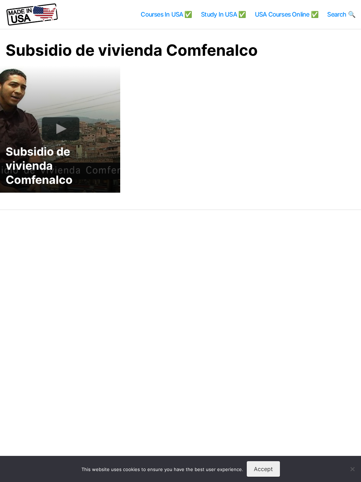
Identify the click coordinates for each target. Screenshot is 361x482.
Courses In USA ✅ (166, 14)
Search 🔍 (341, 14)
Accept (263, 468)
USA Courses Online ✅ (286, 14)
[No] (352, 468)
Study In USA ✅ (223, 14)
